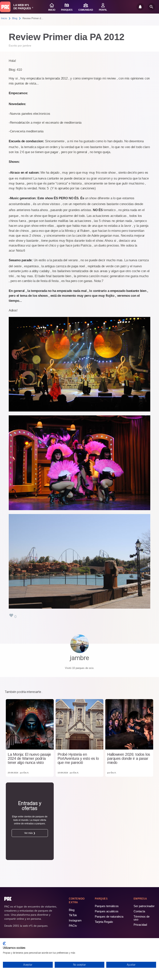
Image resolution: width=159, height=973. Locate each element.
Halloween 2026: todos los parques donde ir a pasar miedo (128, 758)
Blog (14, 18)
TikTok (73, 915)
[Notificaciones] (140, 6)
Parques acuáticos (106, 911)
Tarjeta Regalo (104, 921)
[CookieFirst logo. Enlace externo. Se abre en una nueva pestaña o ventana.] (4, 943)
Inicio (4, 18)
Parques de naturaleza (109, 916)
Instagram (75, 920)
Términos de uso (141, 918)
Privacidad (140, 924)
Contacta (139, 911)
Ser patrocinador (144, 906)
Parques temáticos (107, 906)
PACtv (73, 925)
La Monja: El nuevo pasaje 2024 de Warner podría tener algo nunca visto (29, 758)
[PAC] (5, 7)
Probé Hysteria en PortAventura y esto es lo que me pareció (78, 758)
